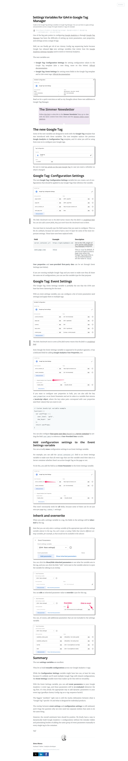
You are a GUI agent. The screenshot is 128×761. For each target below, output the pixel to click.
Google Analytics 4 (72, 35)
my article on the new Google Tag (58, 167)
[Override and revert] (64, 606)
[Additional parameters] (64, 639)
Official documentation (61, 74)
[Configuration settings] (64, 201)
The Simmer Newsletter (56, 109)
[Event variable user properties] (64, 373)
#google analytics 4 (73, 30)
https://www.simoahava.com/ (51, 749)
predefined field (89, 220)
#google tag (83, 30)
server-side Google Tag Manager (84, 245)
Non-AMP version (55, 32)
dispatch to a (69, 434)
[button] (121, 4)
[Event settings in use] (64, 548)
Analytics (48, 30)
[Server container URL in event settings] (64, 487)
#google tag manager (59, 30)
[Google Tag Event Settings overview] (64, 87)
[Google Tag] (64, 155)
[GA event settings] (64, 319)
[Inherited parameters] (64, 581)
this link (47, 114)
